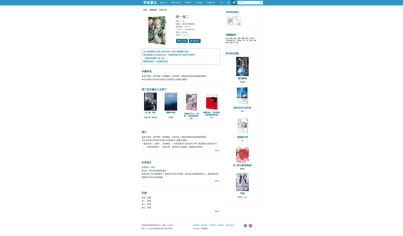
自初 (182, 21)
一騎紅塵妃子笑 (231, 40)
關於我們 (196, 225)
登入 (221, 2)
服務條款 (221, 225)
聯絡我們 (204, 225)
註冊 (228, 2)
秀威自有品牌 (176, 2)
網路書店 (153, 10)
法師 (254, 40)
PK (247, 40)
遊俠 (227, 42)
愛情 (231, 38)
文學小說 (163, 10)
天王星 (252, 38)
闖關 (243, 38)
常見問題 (212, 225)
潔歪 (250, 40)
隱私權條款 (230, 225)
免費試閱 (195, 41)
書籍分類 (163, 2)
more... (217, 150)
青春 (235, 38)
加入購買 (182, 41)
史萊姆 (239, 40)
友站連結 (199, 2)
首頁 (145, 10)
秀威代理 (188, 2)
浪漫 (231, 42)
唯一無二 (236, 42)
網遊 (239, 38)
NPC (243, 40)
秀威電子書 (211, 2)
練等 (247, 38)
